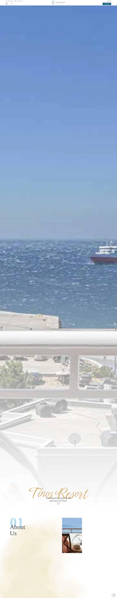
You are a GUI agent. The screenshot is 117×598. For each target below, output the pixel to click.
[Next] (111, 251)
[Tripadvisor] (110, 1)
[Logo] (58, 4)
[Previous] (5, 251)
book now (107, 3)
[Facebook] (107, 1)
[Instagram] (109, 1)
